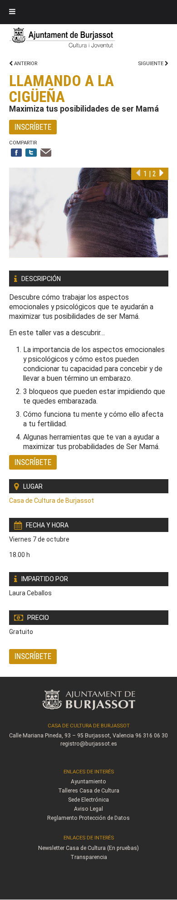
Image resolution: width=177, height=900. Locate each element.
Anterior (25, 63)
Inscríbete (33, 127)
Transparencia (88, 857)
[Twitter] (31, 153)
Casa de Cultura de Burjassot (51, 500)
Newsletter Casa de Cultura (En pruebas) (88, 848)
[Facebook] (16, 153)
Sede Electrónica (88, 800)
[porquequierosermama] (88, 213)
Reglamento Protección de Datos (88, 818)
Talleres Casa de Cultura (88, 791)
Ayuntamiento (88, 781)
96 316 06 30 (151, 735)
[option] (88, 213)
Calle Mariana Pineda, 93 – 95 (46, 735)
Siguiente (151, 63)
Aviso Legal (88, 809)
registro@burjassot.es (88, 744)
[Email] (46, 153)
